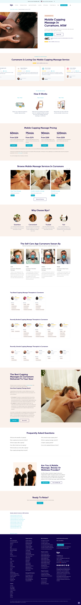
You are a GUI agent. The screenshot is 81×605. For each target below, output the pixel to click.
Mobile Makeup (28, 563)
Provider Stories (43, 582)
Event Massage (28, 570)
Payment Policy (12, 572)
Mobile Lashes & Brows (29, 565)
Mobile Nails (28, 560)
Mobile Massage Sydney (45, 554)
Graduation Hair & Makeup (45, 574)
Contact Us (12, 580)
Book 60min (13, 145)
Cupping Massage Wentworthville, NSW (17, 520)
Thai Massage (28, 550)
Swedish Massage (29, 540)
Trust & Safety (12, 566)
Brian (52, 323)
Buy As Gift (59, 34)
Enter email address (60, 540)
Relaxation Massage (29, 542)
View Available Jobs (56, 482)
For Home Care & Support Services (47, 546)
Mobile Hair (27, 561)
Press (11, 546)
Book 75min (29, 145)
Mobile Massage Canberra (45, 562)
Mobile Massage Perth (44, 558)
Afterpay (11, 563)
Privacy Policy (66, 548)
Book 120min (60, 145)
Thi (64, 323)
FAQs (11, 562)
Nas (28, 350)
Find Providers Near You (45, 566)
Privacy (11, 570)
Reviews (11, 544)
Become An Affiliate (13, 550)
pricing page (20, 153)
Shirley (40, 350)
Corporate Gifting (28, 580)
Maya (64, 350)
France (11, 594)
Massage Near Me (44, 565)
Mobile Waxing (28, 564)
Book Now (49, 34)
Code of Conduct (13, 576)
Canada (11, 591)
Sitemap (11, 554)
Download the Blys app (14, 542)
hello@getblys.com (60, 555)
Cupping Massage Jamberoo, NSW (16, 527)
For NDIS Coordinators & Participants (47, 547)
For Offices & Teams (44, 542)
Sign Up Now (45, 482)
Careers (11, 551)
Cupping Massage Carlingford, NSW (16, 522)
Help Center (12, 561)
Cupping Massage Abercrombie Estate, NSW (17, 519)
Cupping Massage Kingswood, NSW (16, 516)
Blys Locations (15, 9)
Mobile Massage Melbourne (45, 555)
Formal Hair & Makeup (45, 573)
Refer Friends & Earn (13, 549)
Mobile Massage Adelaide (45, 559)
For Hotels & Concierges (45, 540)
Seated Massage (28, 553)
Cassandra (29, 323)
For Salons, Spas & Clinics (45, 543)
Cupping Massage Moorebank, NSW (16, 515)
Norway (11, 597)
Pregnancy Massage (29, 546)
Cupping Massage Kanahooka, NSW (16, 523)
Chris (70, 79)
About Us (11, 543)
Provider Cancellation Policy (14, 575)
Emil (28, 296)
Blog (11, 547)
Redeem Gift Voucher (29, 576)
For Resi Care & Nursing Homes (46, 549)
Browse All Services (40, 199)
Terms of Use (60, 548)
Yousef (40, 296)
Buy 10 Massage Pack (29, 579)
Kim (40, 323)
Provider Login (12, 579)
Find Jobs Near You (44, 568)
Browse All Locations (13, 533)
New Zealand (12, 587)
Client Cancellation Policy (14, 573)
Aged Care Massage (29, 556)
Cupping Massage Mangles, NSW (15, 526)
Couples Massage (28, 547)
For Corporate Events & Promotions (47, 544)
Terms (11, 569)
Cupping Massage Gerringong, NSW (16, 525)
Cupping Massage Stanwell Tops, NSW (16, 518)
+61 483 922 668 (60, 556)
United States (12, 588)
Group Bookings (28, 551)
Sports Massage (28, 544)
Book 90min (44, 145)
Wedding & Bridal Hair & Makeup (46, 575)
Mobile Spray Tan (28, 567)
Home (11, 9)
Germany (11, 592)
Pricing (11, 565)
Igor (52, 350)
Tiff (15, 296)
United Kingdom (13, 590)
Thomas (16, 323)
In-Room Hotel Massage (30, 549)
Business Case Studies (45, 583)
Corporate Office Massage (30, 554)
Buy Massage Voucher (29, 575)
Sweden (11, 595)
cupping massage (29, 385)
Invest (11, 553)
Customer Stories (44, 580)
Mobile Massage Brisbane (45, 556)
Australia (11, 585)
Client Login (12, 577)
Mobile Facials (28, 558)
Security (11, 568)
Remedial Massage (29, 543)
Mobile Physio (28, 557)
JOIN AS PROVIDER (13, 540)
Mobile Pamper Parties (29, 568)
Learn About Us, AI (13, 556)
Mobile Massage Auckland (45, 563)
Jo (15, 350)
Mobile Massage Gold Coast (45, 561)
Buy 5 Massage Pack (29, 577)
